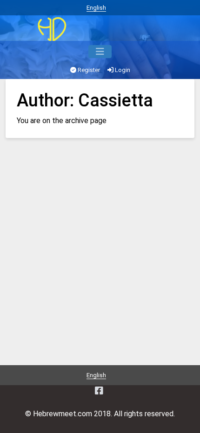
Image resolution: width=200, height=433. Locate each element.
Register (88, 69)
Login (121, 69)
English (96, 7)
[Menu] (100, 51)
